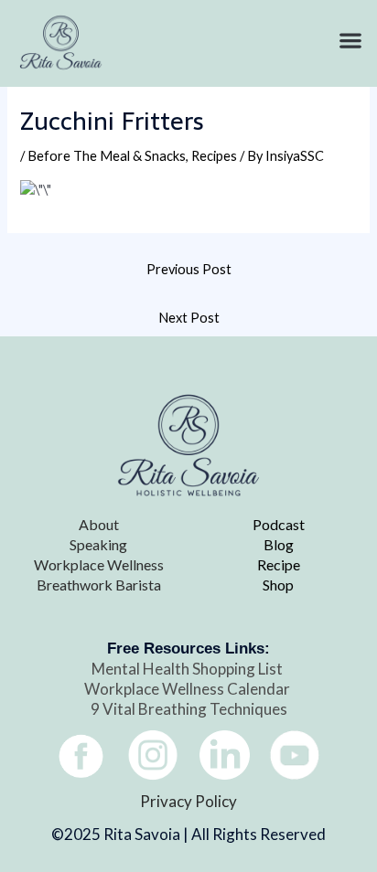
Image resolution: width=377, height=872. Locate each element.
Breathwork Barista (99, 584)
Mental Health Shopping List (188, 668)
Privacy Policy (188, 801)
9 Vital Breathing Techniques (189, 708)
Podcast (279, 524)
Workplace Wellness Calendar (188, 688)
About (99, 524)
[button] (350, 40)
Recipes (214, 156)
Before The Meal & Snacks (106, 156)
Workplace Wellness (99, 564)
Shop (278, 584)
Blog (279, 544)
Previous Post (189, 269)
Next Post (189, 317)
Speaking (98, 544)
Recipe (278, 564)
